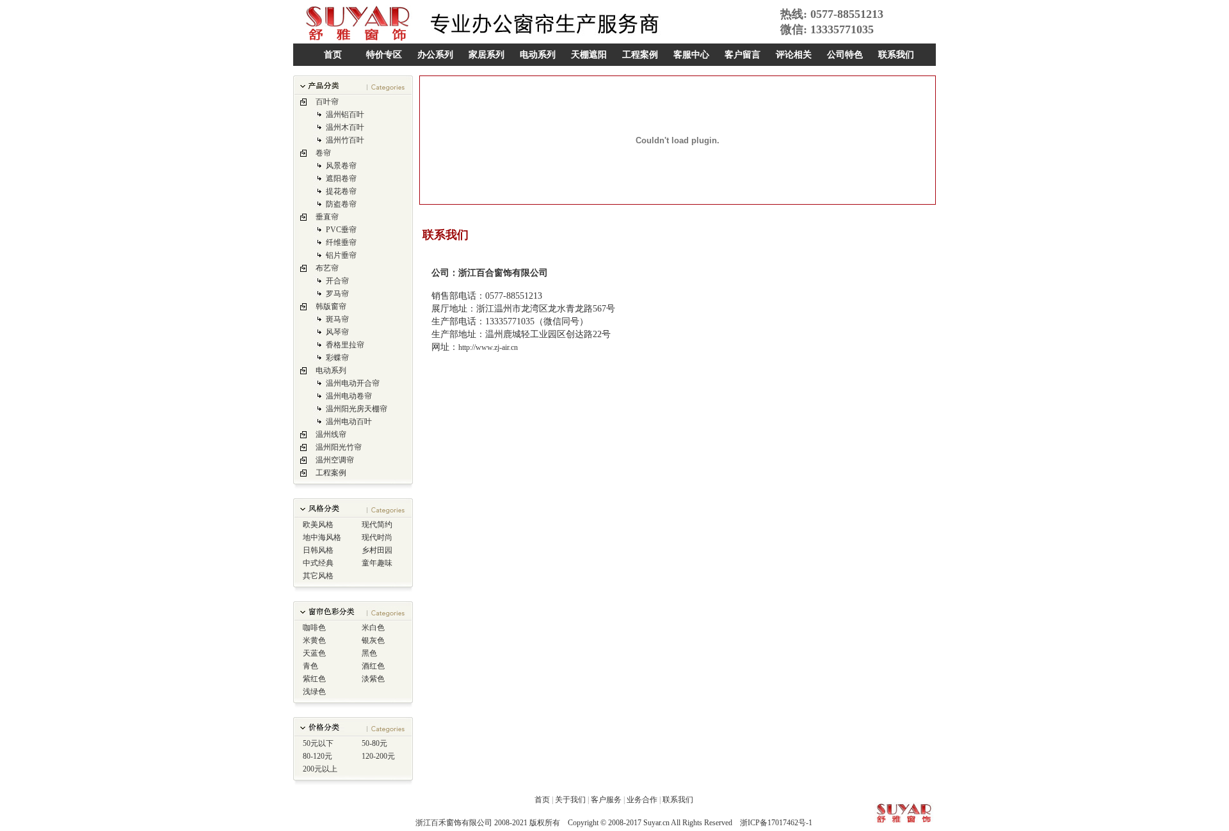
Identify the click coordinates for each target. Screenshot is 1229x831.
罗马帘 (337, 293)
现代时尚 (377, 537)
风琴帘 (337, 332)
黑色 (369, 653)
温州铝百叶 (345, 114)
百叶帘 (327, 101)
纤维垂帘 (341, 242)
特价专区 (384, 54)
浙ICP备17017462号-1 (776, 822)
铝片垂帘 (341, 255)
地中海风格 (322, 537)
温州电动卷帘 (349, 396)
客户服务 (606, 799)
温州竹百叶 (345, 140)
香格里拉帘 (345, 344)
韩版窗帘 (331, 306)
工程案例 (640, 54)
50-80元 (374, 743)
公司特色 (845, 54)
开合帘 (337, 280)
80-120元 (317, 756)
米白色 (373, 627)
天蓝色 (314, 653)
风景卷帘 (341, 165)
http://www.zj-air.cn (488, 347)
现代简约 (377, 524)
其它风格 (318, 575)
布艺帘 (327, 268)
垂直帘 (327, 216)
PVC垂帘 (341, 229)
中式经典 (318, 562)
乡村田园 (377, 550)
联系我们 (896, 54)
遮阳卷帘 (341, 178)
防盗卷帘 (341, 204)
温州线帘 (331, 434)
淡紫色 (373, 678)
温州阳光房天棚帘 (356, 408)
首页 (333, 54)
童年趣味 (377, 562)
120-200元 (378, 756)
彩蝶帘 (337, 357)
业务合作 (642, 799)
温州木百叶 (345, 127)
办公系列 (435, 54)
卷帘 (323, 152)
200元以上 (320, 768)
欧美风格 (318, 524)
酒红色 (373, 665)
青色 (310, 665)
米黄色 (314, 640)
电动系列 (538, 54)
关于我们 (570, 799)
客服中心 (691, 54)
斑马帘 (337, 319)
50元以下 (318, 743)
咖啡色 (314, 627)
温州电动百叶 (349, 421)
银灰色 (373, 640)
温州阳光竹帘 (339, 447)
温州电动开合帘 (353, 383)
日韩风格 (318, 550)
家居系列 (486, 54)
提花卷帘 (341, 191)
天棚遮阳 (589, 54)
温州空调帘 (335, 459)
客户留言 (742, 54)
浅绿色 (314, 691)
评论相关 (794, 54)
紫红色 (314, 678)
